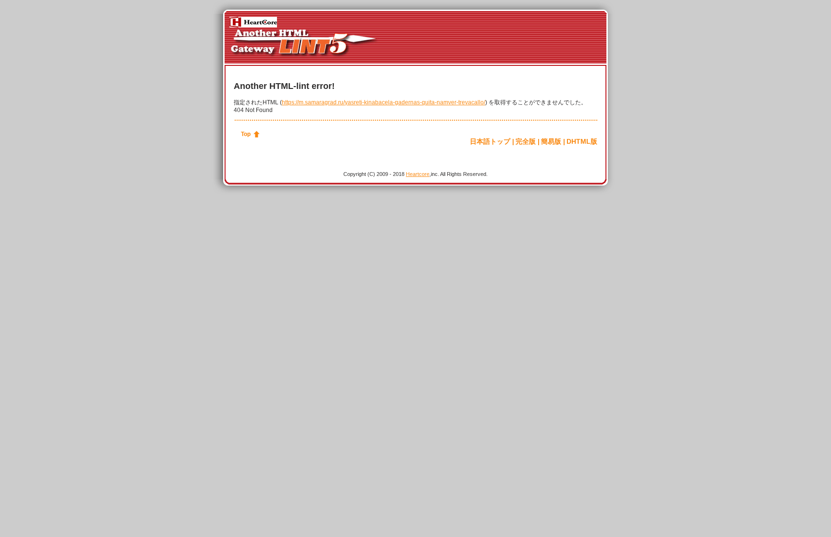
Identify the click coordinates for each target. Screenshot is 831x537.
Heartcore (417, 174)
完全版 (526, 141)
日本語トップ (490, 141)
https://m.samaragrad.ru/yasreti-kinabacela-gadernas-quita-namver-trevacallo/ (383, 102)
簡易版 (551, 141)
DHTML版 (582, 141)
